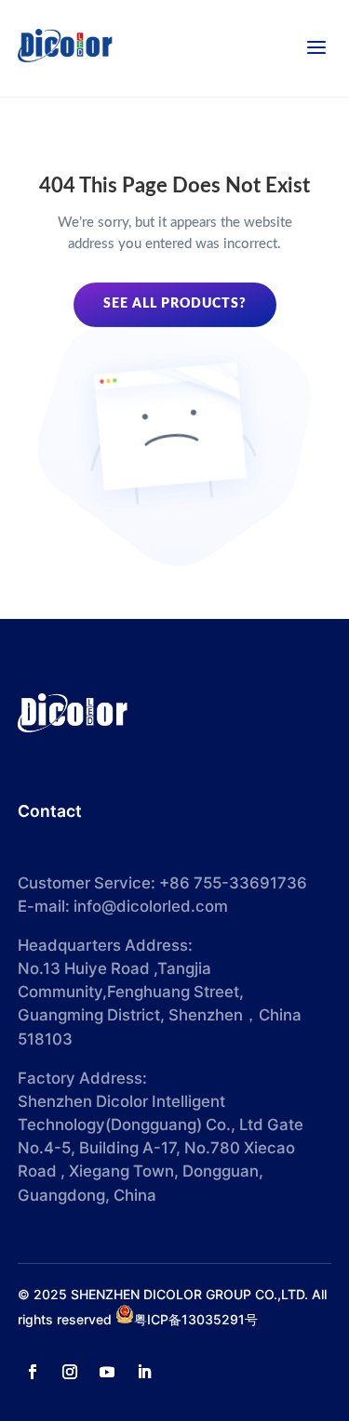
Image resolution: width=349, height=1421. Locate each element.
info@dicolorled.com (151, 906)
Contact (50, 811)
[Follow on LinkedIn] (144, 1372)
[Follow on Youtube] (107, 1372)
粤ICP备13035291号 (196, 1319)
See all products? (175, 303)
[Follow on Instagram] (70, 1372)
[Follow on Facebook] (32, 1372)
